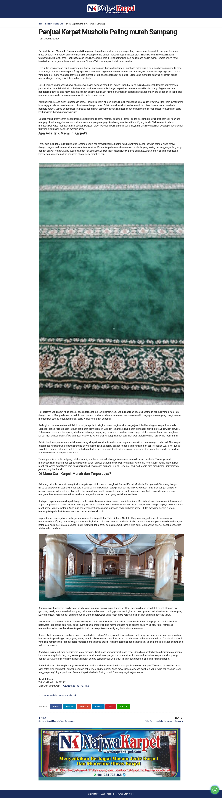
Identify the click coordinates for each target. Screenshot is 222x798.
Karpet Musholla (51, 695)
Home (41, 24)
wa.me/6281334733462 (76, 685)
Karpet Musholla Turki (54, 24)
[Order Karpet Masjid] (109, 779)
